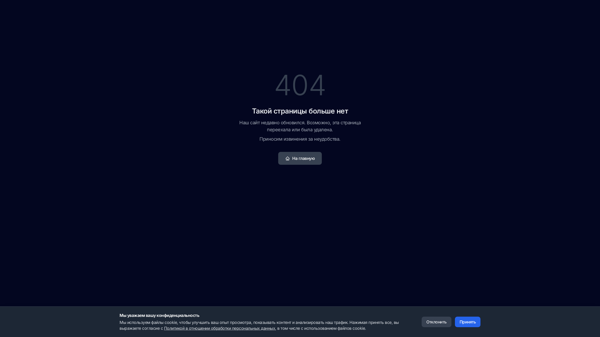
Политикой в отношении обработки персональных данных (219, 328)
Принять (468, 321)
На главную (303, 158)
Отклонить (436, 321)
